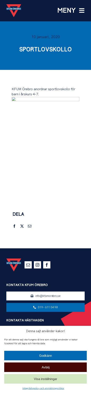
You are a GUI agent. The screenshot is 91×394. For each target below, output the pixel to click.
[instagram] (37, 264)
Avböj (46, 367)
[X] (22, 226)
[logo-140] (13, 6)
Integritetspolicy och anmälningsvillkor (43, 388)
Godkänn (45, 355)
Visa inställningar (45, 379)
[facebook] (46, 264)
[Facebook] (14, 226)
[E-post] (29, 226)
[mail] (28, 264)
